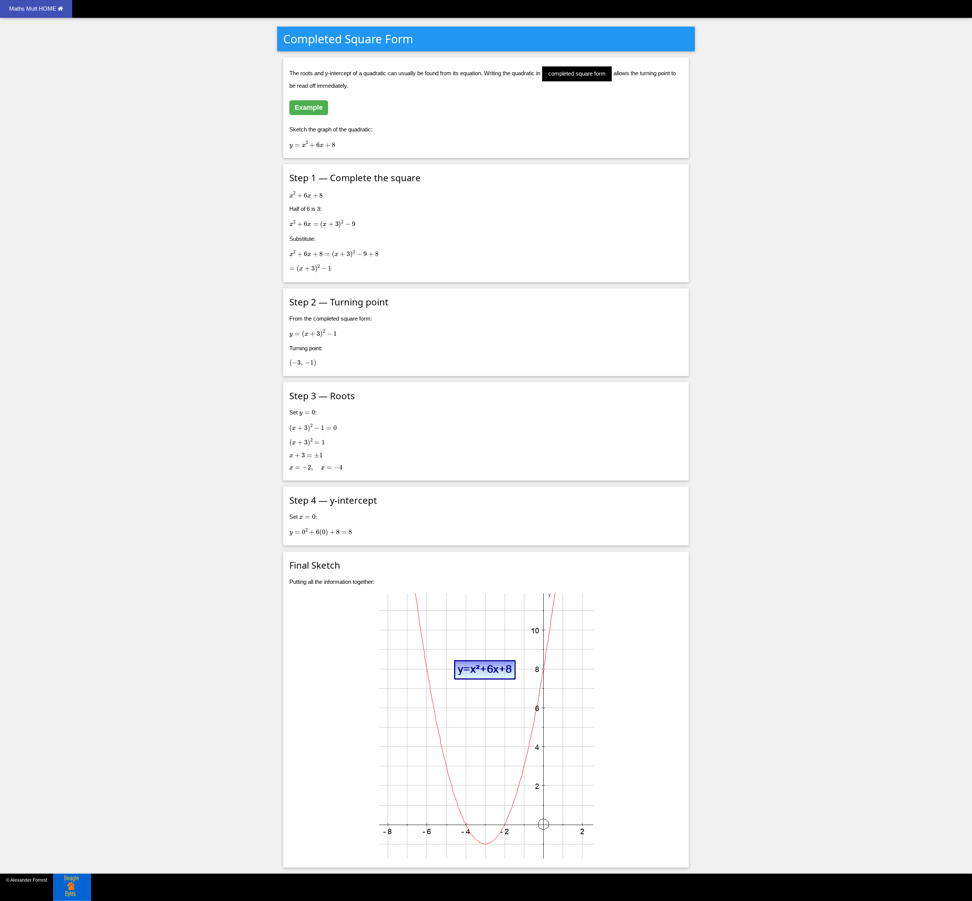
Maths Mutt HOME (33, 8)
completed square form (577, 73)
